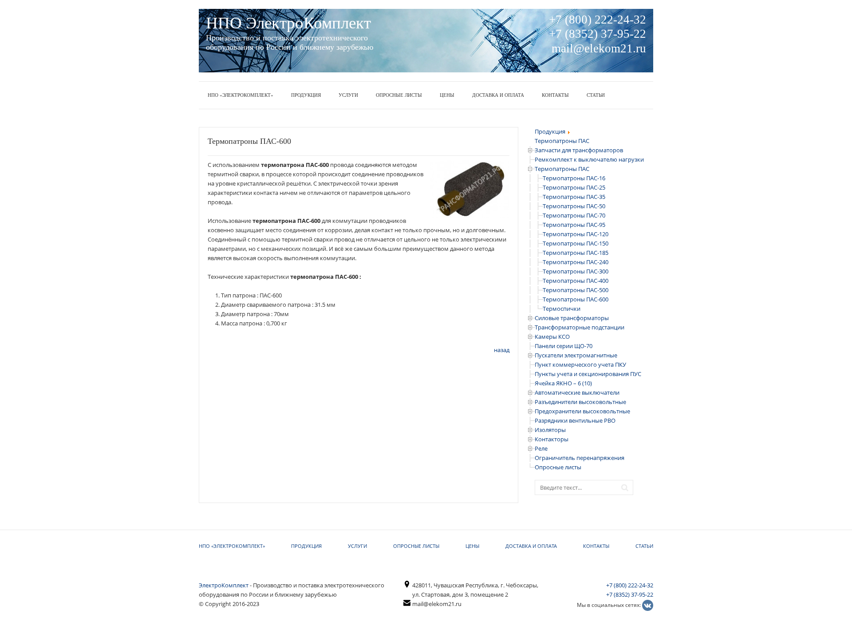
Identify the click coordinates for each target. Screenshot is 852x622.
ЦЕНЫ (447, 95)
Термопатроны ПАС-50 (574, 206)
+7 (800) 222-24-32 (629, 585)
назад (501, 350)
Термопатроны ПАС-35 (574, 197)
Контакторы (551, 439)
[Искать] (627, 486)
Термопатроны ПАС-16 (574, 178)
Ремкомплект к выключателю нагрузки (589, 159)
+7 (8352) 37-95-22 (629, 594)
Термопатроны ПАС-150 (575, 243)
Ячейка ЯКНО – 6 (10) (563, 383)
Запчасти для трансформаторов (579, 150)
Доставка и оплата (498, 95)
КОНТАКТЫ (555, 95)
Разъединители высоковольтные (580, 402)
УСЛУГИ (348, 95)
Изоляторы (550, 430)
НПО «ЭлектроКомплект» (240, 95)
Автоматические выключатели (577, 392)
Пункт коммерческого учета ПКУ (580, 364)
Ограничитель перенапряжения (579, 458)
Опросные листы (399, 95)
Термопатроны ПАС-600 (575, 299)
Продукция (306, 95)
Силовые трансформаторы (572, 318)
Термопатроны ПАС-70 (574, 215)
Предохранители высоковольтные (582, 411)
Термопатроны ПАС (562, 169)
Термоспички (561, 309)
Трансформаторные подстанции (579, 327)
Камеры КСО (552, 337)
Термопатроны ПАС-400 (575, 281)
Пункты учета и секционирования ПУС (588, 374)
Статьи (596, 95)
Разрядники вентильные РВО (575, 420)
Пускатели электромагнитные (576, 355)
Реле (541, 448)
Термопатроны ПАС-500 (575, 290)
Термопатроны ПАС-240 (575, 262)
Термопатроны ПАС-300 (575, 271)
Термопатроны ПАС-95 (574, 225)
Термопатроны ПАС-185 (575, 253)
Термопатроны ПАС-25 (574, 187)
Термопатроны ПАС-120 (575, 234)
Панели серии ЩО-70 (563, 346)
